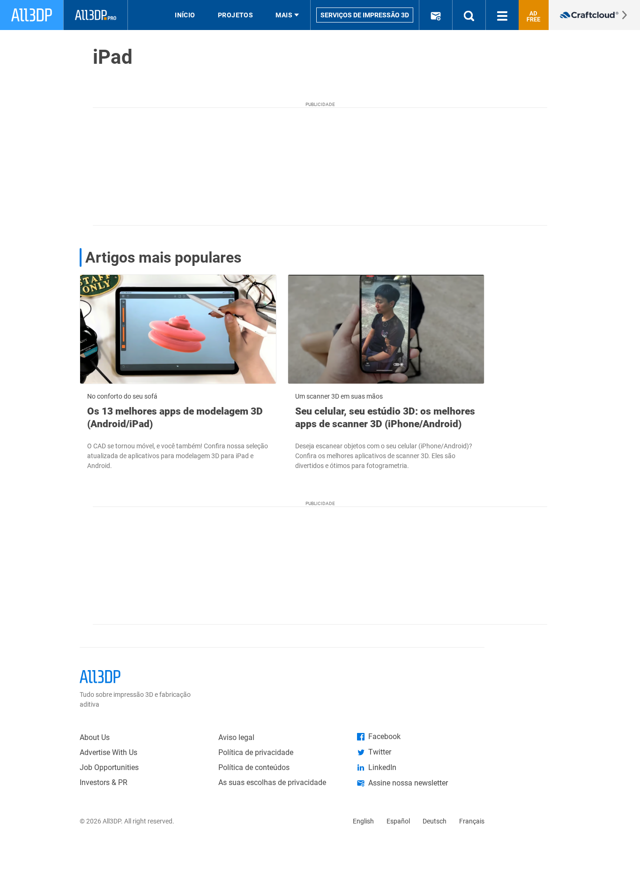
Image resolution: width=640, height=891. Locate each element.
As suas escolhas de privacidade (272, 782)
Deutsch (435, 821)
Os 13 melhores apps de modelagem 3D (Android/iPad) (175, 417)
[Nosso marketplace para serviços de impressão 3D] (594, 15)
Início (185, 15)
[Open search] (469, 15)
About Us (95, 737)
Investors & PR (103, 782)
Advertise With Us (108, 752)
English (363, 821)
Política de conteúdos (254, 767)
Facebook (384, 736)
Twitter (379, 752)
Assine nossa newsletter (408, 782)
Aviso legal (236, 737)
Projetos (235, 15)
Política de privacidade (255, 752)
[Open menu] (502, 15)
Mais (283, 15)
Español (398, 821)
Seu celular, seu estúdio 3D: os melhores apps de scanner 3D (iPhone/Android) (385, 417)
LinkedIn (382, 767)
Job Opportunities (109, 767)
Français (471, 821)
